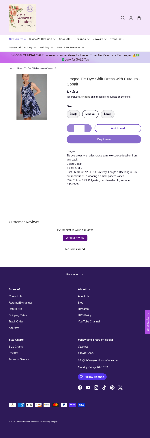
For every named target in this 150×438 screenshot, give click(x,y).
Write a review (75, 237)
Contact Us (15, 296)
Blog (80, 302)
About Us (83, 296)
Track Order (16, 321)
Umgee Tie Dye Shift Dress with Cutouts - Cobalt (38, 68)
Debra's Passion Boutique (27, 422)
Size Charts (16, 346)
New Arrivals (17, 39)
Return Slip (15, 308)
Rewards (83, 308)
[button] (139, 18)
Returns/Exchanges (21, 302)
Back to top (73, 274)
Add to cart (118, 128)
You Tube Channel (89, 321)
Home (11, 68)
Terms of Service (19, 359)
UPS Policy (85, 315)
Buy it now (104, 139)
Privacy (13, 352)
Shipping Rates (18, 315)
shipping (85, 96)
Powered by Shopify (48, 422)
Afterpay (14, 327)
